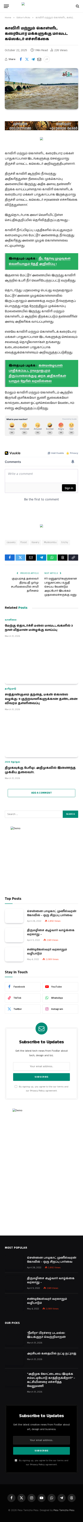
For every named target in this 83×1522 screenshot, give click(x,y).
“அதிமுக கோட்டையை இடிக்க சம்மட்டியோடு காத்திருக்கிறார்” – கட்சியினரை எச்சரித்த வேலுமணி (51, 1380)
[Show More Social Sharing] (47, 59)
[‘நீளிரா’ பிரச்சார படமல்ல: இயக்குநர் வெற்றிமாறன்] (14, 1338)
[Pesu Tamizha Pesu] (42, 6)
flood (23, 542)
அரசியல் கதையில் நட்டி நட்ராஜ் (51, 1354)
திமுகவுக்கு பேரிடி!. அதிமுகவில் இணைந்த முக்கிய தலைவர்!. (40, 770)
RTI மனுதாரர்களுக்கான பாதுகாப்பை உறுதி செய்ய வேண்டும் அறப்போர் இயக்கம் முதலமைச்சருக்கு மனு (60, 587)
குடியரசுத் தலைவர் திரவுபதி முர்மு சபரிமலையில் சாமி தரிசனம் (25, 585)
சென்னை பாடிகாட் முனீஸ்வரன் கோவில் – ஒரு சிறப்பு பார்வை (51, 913)
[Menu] (6, 6)
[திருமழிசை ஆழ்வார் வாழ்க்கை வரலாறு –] (14, 935)
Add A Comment (41, 793)
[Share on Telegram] (33, 59)
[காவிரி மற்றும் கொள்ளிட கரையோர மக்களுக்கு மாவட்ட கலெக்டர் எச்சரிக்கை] (41, 88)
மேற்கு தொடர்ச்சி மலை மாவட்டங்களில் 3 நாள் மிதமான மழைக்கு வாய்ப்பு (39, 628)
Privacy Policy (37, 1090)
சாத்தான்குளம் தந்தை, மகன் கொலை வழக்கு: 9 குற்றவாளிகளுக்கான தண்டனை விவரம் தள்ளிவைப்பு (41, 698)
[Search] (77, 6)
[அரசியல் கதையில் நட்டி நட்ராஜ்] (14, 1358)
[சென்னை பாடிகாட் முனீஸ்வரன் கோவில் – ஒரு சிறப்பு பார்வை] (14, 916)
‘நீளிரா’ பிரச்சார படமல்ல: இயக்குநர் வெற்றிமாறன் (46, 1335)
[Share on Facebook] (21, 59)
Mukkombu (50, 542)
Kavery (35, 542)
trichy (64, 542)
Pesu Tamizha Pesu (63, 1510)
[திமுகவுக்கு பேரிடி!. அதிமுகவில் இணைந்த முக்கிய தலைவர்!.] (41, 736)
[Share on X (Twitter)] (27, 59)
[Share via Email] (39, 59)
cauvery (11, 542)
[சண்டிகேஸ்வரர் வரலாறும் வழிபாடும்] (14, 954)
